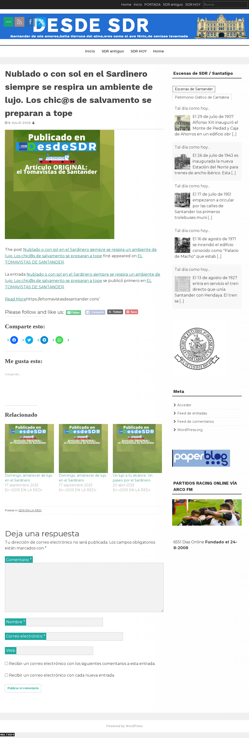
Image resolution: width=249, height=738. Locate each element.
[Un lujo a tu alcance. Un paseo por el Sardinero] (137, 448)
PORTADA (152, 4)
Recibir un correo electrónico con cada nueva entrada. (62, 675)
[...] (234, 134)
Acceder (184, 405)
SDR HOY (193, 4)
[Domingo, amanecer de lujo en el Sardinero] (29, 448)
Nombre (15, 622)
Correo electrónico (25, 636)
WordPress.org (190, 430)
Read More (15, 299)
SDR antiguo (173, 4)
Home (126, 4)
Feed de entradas (192, 413)
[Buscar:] (225, 4)
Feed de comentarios (195, 421)
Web (10, 650)
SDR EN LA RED (30, 510)
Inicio (138, 4)
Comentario (19, 559)
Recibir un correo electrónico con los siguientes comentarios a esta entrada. (82, 663)
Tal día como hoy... (192, 108)
